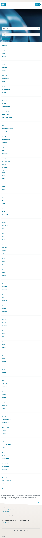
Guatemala (4, 208)
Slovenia (4, 394)
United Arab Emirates (6, 463)
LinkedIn (21, 530)
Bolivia (3, 86)
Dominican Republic (6, 161)
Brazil (3, 95)
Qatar (3, 366)
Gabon (3, 189)
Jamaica (4, 250)
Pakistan (4, 347)
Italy (3, 244)
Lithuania (4, 283)
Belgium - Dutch (5, 75)
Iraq (3, 236)
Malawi (3, 292)
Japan (3, 253)
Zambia (3, 486)
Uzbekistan (4, 472)
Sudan (3, 411)
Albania (3, 48)
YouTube (24, 530)
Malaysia (4, 294)
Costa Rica (4, 142)
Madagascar (4, 289)
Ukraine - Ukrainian (6, 461)
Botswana (4, 92)
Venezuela (4, 474)
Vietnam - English (5, 477)
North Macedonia (5, 339)
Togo (3, 441)
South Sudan (5, 405)
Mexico (3, 305)
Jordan (3, 255)
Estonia (3, 178)
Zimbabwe (4, 488)
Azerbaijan (4, 67)
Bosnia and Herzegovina (7, 89)
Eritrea (3, 175)
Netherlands (4, 325)
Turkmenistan (5, 450)
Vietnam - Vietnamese (6, 480)
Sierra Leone (4, 386)
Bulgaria (4, 97)
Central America (5, 120)
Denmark (4, 156)
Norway (3, 341)
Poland (3, 358)
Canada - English (5, 111)
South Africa (4, 400)
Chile (3, 125)
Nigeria (3, 336)
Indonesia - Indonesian (6, 233)
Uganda (3, 455)
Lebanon (4, 275)
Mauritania (4, 300)
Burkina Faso (5, 100)
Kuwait (3, 267)
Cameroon (4, 109)
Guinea (3, 211)
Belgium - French (5, 78)
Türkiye (3, 452)
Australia (4, 61)
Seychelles (4, 383)
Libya (3, 280)
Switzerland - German (6, 419)
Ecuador (4, 164)
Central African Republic (7, 117)
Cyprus (3, 150)
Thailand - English (6, 436)
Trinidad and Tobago (6, 444)
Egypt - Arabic (5, 167)
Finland (3, 183)
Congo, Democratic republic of (8, 136)
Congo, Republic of (6, 139)
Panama (4, 350)
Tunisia (3, 447)
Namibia (4, 322)
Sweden (4, 413)
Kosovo (3, 264)
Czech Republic (5, 153)
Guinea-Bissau (5, 214)
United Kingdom (5, 466)
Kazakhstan (4, 258)
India (3, 228)
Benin (3, 84)
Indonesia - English (6, 231)
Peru (3, 352)
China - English (5, 131)
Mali (3, 297)
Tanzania (4, 433)
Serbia (3, 380)
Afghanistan (4, 45)
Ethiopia (4, 181)
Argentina (4, 56)
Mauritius (4, 303)
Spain (3, 408)
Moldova (4, 308)
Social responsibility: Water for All (8, 509)
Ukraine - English (5, 458)
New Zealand (5, 328)
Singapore (4, 389)
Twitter (17, 530)
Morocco (4, 314)
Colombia (4, 133)
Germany (4, 197)
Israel (3, 242)
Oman (3, 344)
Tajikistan (4, 430)
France (3, 186)
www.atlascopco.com (6, 517)
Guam (3, 206)
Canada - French (5, 114)
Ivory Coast (4, 247)
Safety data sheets (6, 522)
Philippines (4, 355)
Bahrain (4, 70)
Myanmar (4, 319)
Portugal (4, 361)
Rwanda (4, 372)
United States (5, 469)
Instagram (27, 530)
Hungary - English (5, 225)
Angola (3, 53)
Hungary (4, 222)
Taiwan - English (5, 427)
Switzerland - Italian (6, 422)
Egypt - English (5, 170)
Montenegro (4, 311)
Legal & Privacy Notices (6, 533)
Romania (4, 369)
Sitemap (3, 536)
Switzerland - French (6, 416)
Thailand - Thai (5, 438)
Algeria (3, 50)
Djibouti (4, 158)
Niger (3, 333)
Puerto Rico (4, 364)
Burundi (4, 103)
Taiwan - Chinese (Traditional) (8, 425)
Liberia (3, 278)
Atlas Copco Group (6, 511)
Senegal (4, 377)
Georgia (3, 195)
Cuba (3, 147)
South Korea (4, 402)
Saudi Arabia (4, 375)
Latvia (3, 272)
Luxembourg (4, 286)
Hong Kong (4, 219)
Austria (3, 64)
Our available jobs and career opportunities (10, 512)
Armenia (4, 59)
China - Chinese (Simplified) (7, 128)
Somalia (4, 397)
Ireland (3, 239)
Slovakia (4, 391)
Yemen (3, 483)
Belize (3, 81)
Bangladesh (4, 73)
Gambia (3, 192)
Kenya (3, 261)
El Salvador (4, 172)
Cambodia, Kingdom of (6, 106)
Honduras (4, 217)
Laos (3, 269)
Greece (3, 203)
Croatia (3, 145)
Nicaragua (4, 330)
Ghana (3, 200)
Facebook (14, 530)
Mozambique (4, 316)
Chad (3, 122)
